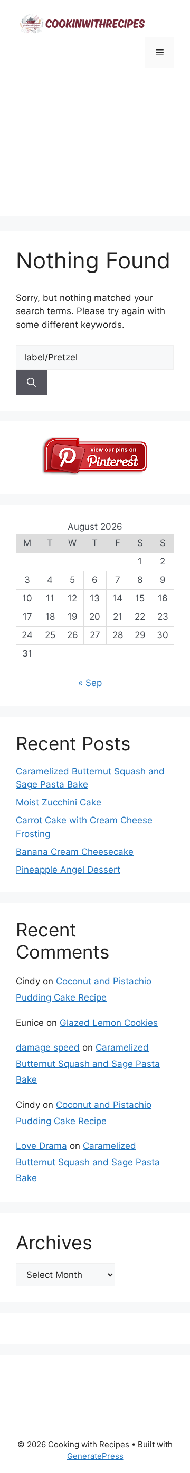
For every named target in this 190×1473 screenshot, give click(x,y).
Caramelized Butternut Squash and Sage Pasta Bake (88, 1063)
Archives (54, 1242)
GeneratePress (95, 1456)
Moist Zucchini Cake (58, 802)
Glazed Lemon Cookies (109, 1022)
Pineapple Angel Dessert (68, 869)
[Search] (31, 382)
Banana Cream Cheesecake (75, 851)
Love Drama (41, 1146)
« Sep (90, 683)
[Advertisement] (95, 157)
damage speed (48, 1047)
